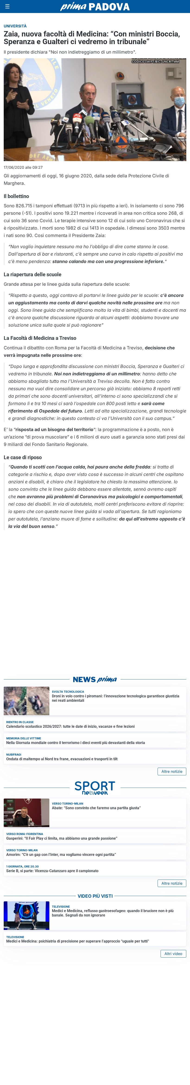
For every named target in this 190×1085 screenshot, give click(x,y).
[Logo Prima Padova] (95, 6)
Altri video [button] (173, 953)
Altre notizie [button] (172, 771)
